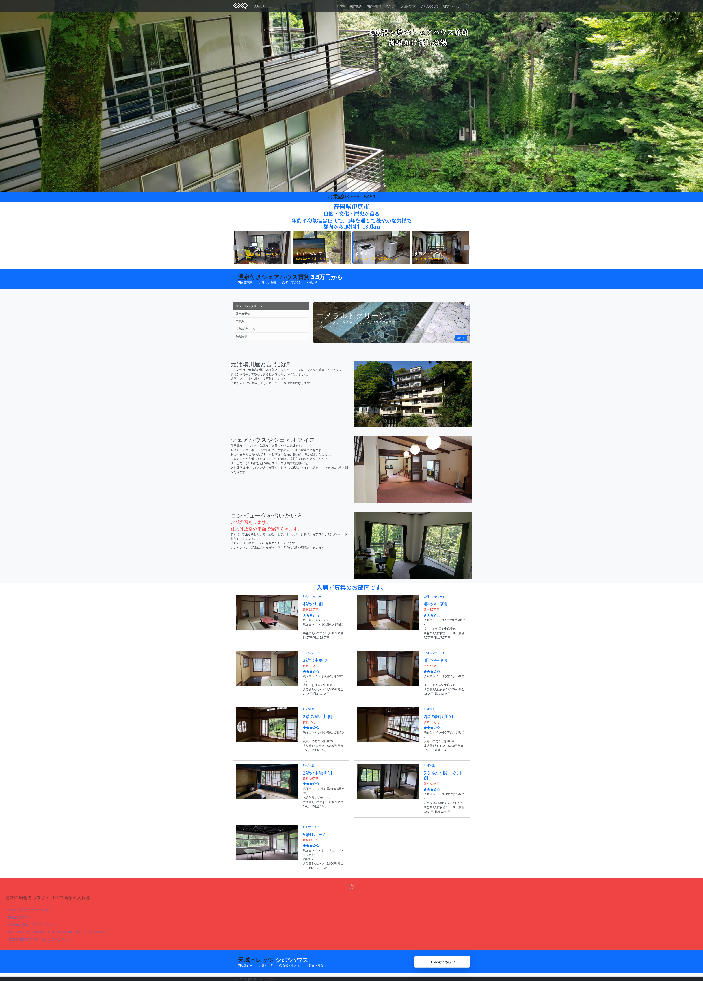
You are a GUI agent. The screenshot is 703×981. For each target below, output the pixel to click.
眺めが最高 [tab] (243, 314)
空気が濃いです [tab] (246, 329)
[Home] (240, 6)
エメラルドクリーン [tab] (249, 306)
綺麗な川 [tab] (242, 336)
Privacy (269, 979)
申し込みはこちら (439, 962)
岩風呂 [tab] (240, 321)
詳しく (461, 338)
